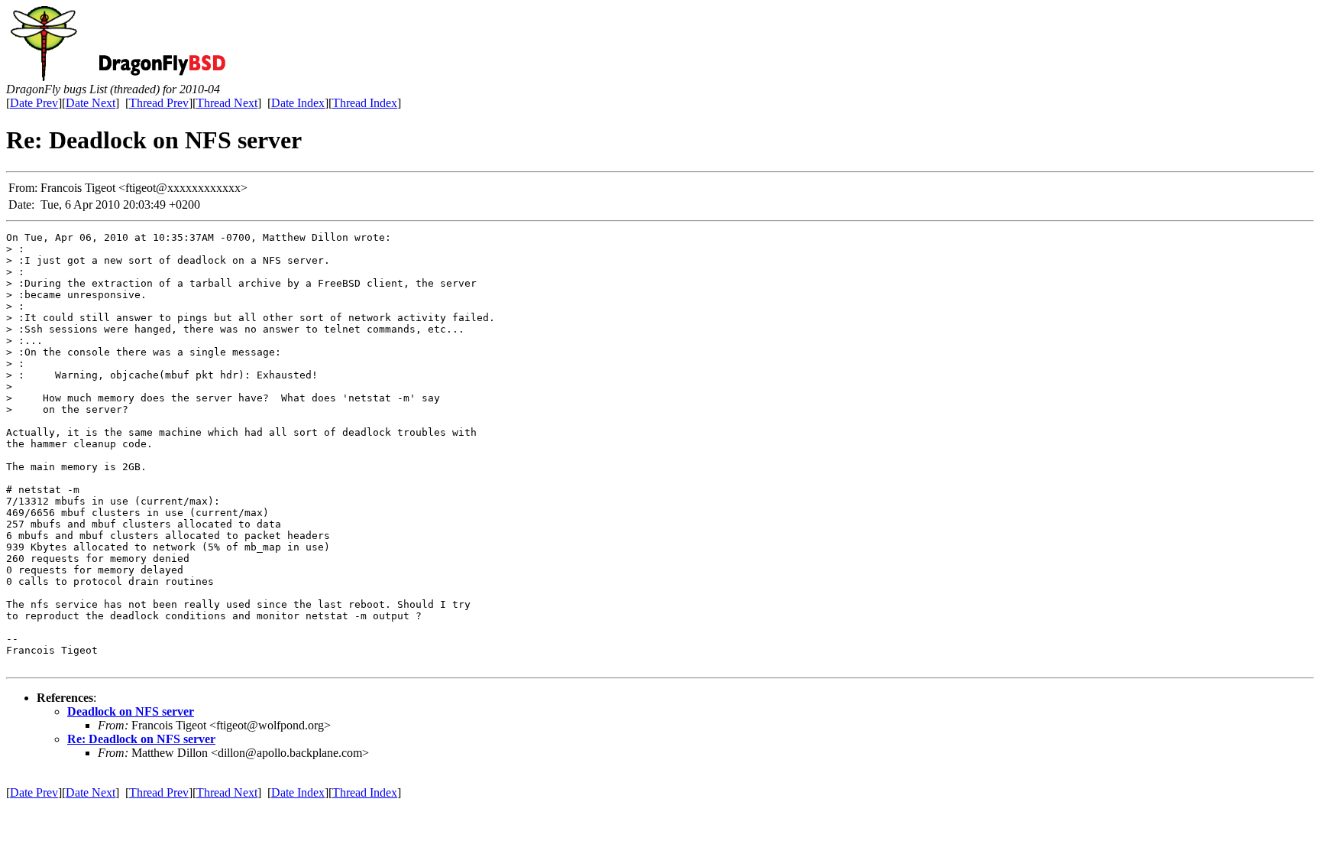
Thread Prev (159, 102)
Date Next (90, 102)
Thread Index (364, 102)
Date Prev (34, 102)
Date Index (298, 102)
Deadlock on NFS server (130, 711)
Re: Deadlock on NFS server (141, 738)
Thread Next (226, 102)
